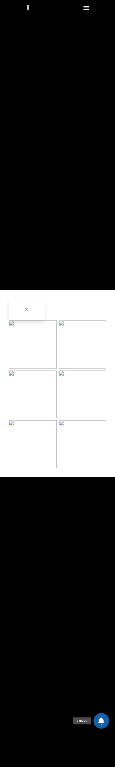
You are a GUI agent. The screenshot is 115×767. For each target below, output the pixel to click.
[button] (86, 7)
